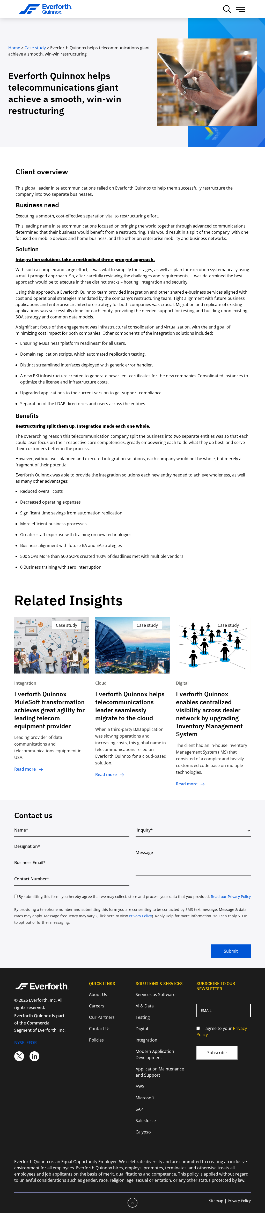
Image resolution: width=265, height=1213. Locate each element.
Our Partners (102, 1017)
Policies (96, 1040)
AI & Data (145, 1006)
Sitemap (216, 1200)
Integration (146, 1040)
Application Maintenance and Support (160, 1072)
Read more (25, 769)
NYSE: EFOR (25, 1042)
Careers (96, 1006)
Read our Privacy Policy (231, 896)
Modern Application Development (155, 1054)
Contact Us (100, 1028)
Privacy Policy (140, 915)
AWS (140, 1086)
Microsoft (145, 1098)
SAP (139, 1109)
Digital (142, 1028)
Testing (143, 1017)
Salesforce (146, 1120)
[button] (240, 9)
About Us (98, 994)
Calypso (143, 1132)
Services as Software (155, 994)
